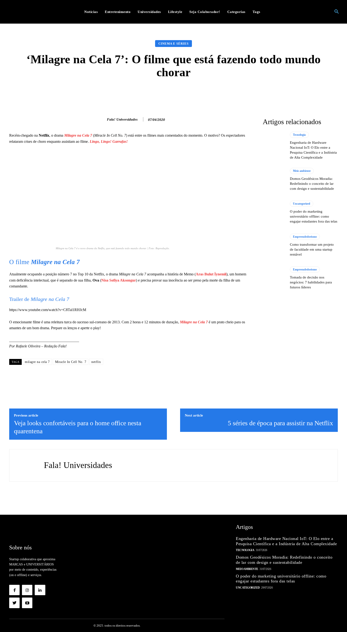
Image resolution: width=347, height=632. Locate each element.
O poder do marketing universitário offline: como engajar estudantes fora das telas (313, 216)
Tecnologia (299, 134)
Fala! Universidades (122, 119)
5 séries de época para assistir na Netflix (280, 423)
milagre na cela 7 (37, 362)
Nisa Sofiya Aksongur (118, 280)
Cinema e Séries (173, 43)
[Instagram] (27, 590)
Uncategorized (301, 203)
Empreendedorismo (305, 236)
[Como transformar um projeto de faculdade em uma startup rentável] (274, 245)
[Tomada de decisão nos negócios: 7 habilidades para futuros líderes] (274, 278)
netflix (96, 362)
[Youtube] (27, 603)
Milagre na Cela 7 (78, 135)
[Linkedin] (40, 590)
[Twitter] (14, 603)
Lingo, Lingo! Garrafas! (109, 141)
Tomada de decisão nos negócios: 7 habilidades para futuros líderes (311, 282)
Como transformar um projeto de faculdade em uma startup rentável (312, 249)
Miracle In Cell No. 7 (70, 362)
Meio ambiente (302, 171)
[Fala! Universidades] (102, 119)
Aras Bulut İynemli (211, 274)
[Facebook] (14, 590)
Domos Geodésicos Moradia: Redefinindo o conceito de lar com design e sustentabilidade (312, 183)
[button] (336, 11)
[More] (249, 93)
